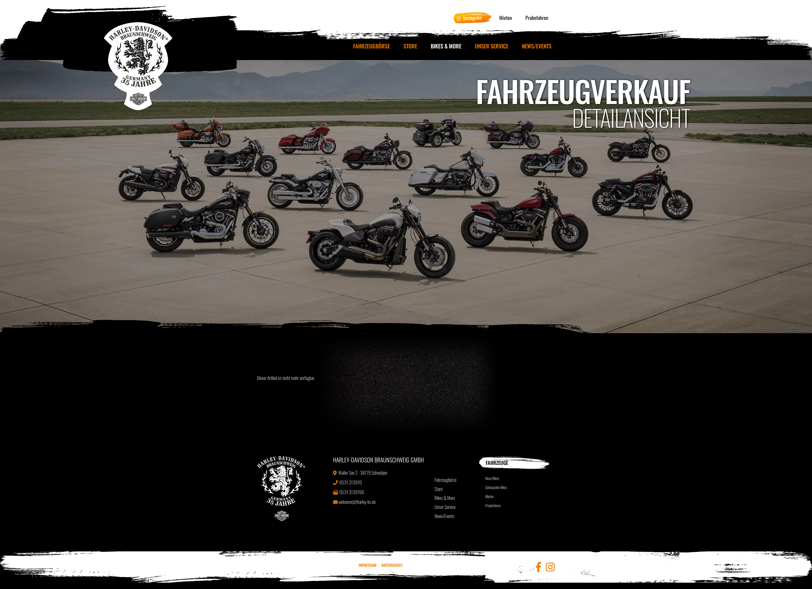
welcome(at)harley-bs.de (357, 501)
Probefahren (536, 17)
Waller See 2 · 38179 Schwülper (362, 472)
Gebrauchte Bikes (496, 487)
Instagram (472, 17)
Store (410, 46)
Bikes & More (446, 46)
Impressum (367, 565)
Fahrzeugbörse (371, 46)
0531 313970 (350, 482)
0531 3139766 (351, 492)
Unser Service (491, 46)
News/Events (536, 46)
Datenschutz (392, 565)
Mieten (505, 17)
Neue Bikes (492, 478)
